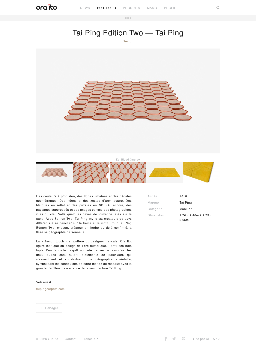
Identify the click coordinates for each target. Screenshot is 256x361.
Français (89, 339)
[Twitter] (174, 339)
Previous (45, 105)
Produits (131, 8)
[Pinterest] (184, 339)
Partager (51, 308)
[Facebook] (166, 339)
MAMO (152, 8)
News (85, 8)
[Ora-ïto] (46, 7)
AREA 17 (213, 339)
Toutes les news (128, 18)
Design (128, 41)
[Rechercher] (218, 7)
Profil (170, 8)
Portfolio (106, 8)
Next (210, 105)
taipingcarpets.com (50, 289)
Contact (70, 339)
